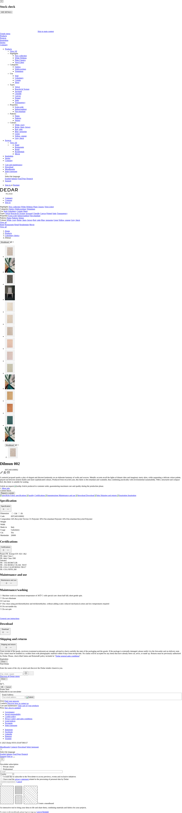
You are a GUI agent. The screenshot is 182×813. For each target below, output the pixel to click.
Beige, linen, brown (22, 127)
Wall (16, 76)
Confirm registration (8, 782)
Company (4, 45)
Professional (8, 769)
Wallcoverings (20, 69)
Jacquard (18, 91)
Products (3, 36)
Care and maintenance (13, 165)
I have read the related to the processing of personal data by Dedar (36, 779)
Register (16, 185)
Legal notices (10, 721)
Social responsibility (13, 714)
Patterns (18, 118)
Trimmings (19, 71)
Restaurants (19, 147)
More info (5, 488)
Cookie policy (10, 716)
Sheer (17, 82)
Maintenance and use (67, 495)
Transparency (20, 103)
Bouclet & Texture (22, 89)
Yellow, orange (21, 136)
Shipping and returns (108, 495)
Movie (17, 154)
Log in (39, 812)
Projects (3, 38)
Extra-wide (19, 107)
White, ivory (20, 125)
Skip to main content (46, 31)
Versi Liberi (19, 62)
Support (8, 181)
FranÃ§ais (22, 179)
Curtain (18, 80)
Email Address (7, 695)
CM (15, 513)
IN (22, 513)
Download (9, 167)
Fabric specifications (18, 495)
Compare (8, 200)
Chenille (18, 94)
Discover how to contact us (18, 703)
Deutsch (29, 179)
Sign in (8, 185)
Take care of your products (28, 706)
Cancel (8, 687)
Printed (17, 98)
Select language (11, 171)
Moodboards (10, 169)
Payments (9, 723)
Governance (9, 712)
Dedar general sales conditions (67, 656)
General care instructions (9, 618)
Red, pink (19, 129)
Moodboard (5, 242)
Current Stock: (5, 491)
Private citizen (8, 767)
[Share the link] (1, 473)
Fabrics (18, 67)
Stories (2, 43)
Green (17, 134)
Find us (10, 756)
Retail (17, 149)
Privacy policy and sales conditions (18, 719)
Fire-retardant (20, 111)
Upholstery (19, 78)
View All (13, 51)
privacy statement (22, 779)
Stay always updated (13, 708)
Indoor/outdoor (21, 109)
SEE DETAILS (6, 12)
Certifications (39, 495)
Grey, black (19, 138)
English (8, 179)
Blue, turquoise (21, 132)
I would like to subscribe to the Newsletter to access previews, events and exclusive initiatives (39, 777)
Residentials (19, 152)
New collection (21, 56)
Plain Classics (20, 60)
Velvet (17, 87)
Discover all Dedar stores (10, 676)
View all (3, 222)
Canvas (18, 96)
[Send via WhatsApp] (5, 473)
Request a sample (7, 493)
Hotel (17, 145)
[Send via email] (8, 473)
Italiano (14, 179)
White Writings (21, 58)
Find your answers (11, 701)
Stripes (17, 120)
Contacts (13, 747)
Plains (17, 116)
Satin (17, 100)
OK (2, 687)
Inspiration (4, 40)
